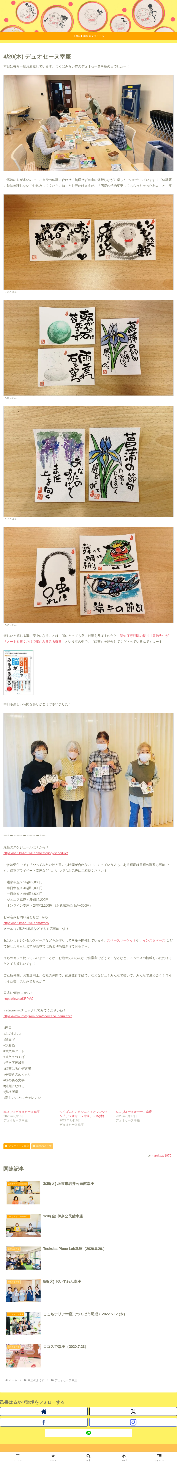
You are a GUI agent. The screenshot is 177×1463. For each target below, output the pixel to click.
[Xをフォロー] (133, 1411)
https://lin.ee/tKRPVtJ (18, 998)
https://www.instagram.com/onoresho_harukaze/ (37, 1016)
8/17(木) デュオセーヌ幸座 (134, 1111)
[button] (164, 874)
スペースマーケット (121, 940)
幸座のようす (44, 1145)
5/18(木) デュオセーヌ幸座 (21, 1111)
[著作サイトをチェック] (44, 1411)
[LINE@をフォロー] (88, 1433)
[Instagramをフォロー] (133, 1422)
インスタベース (154, 940)
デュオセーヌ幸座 (18, 1145)
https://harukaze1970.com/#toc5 (26, 923)
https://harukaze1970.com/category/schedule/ (35, 853)
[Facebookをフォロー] (44, 1422)
